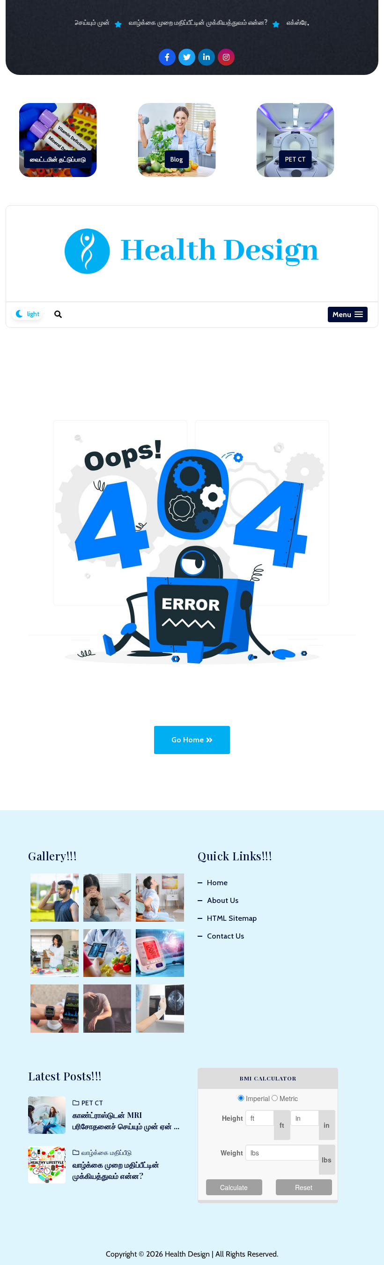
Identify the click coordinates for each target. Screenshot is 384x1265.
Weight (232, 1152)
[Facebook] (167, 57)
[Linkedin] (206, 57)
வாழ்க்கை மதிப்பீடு (106, 1152)
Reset (303, 1187)
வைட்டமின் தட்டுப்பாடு (58, 159)
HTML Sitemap (232, 918)
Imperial (258, 1098)
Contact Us (225, 936)
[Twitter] (186, 57)
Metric (289, 1098)
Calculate (234, 1187)
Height (232, 1118)
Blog (176, 159)
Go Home (187, 739)
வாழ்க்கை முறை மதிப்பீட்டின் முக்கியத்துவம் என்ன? (192, 22)
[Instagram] (226, 57)
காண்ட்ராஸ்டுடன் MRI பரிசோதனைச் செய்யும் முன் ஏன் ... (126, 1120)
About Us (222, 900)
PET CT (295, 159)
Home (217, 882)
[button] (348, 314)
